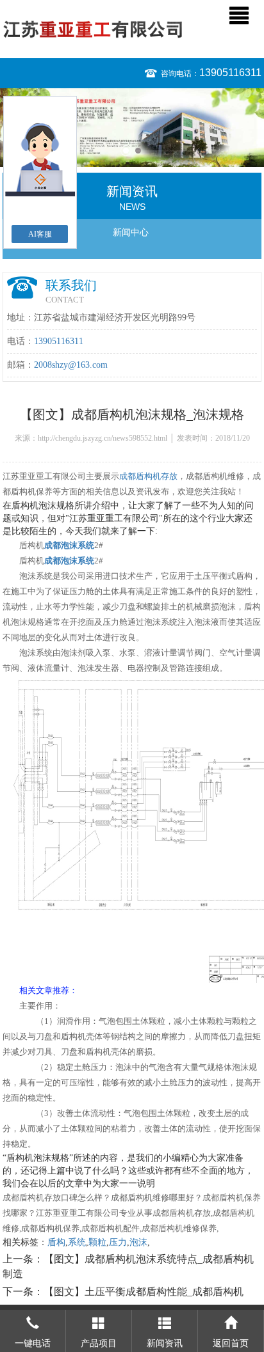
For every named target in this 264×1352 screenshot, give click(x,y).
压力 (118, 1242)
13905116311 (230, 72)
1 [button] (126, 150)
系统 (77, 1242)
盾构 (56, 1242)
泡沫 (138, 1242)
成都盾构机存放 (148, 476)
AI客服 (40, 234)
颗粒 (97, 1242)
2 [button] (138, 150)
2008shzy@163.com (71, 365)
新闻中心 (131, 232)
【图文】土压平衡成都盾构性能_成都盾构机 (143, 1291)
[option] (132, 127)
